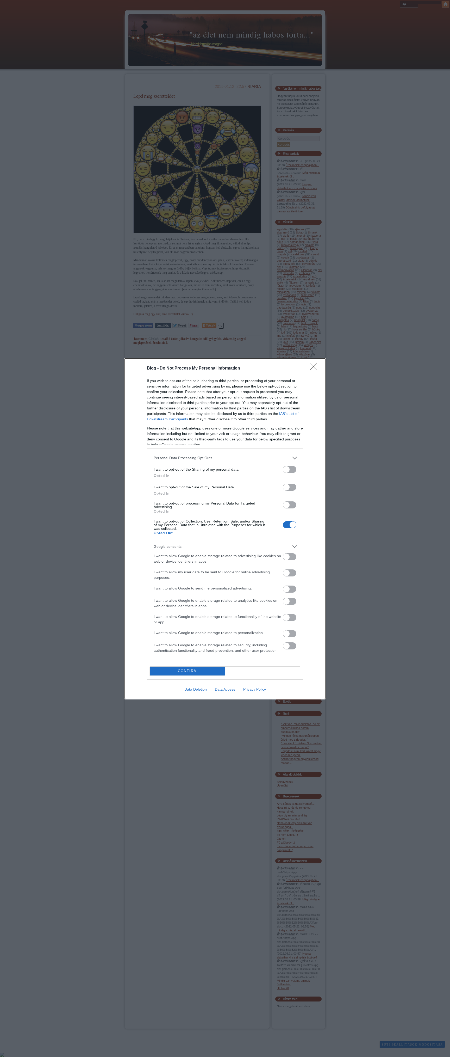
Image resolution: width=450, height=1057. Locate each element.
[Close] (315, 368)
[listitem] (225, 458)
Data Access (225, 689)
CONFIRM (187, 671)
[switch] (289, 469)
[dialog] (225, 528)
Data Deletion (195, 689)
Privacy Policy (254, 689)
